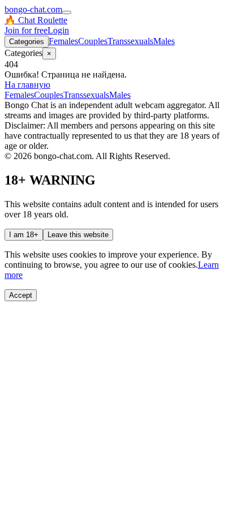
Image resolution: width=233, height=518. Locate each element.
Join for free (26, 30)
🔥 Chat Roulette (36, 20)
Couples (92, 41)
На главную (27, 84)
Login (58, 30)
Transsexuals (130, 41)
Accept (20, 295)
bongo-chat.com (33, 9)
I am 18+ (23, 234)
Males (164, 41)
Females (63, 41)
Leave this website (78, 234)
